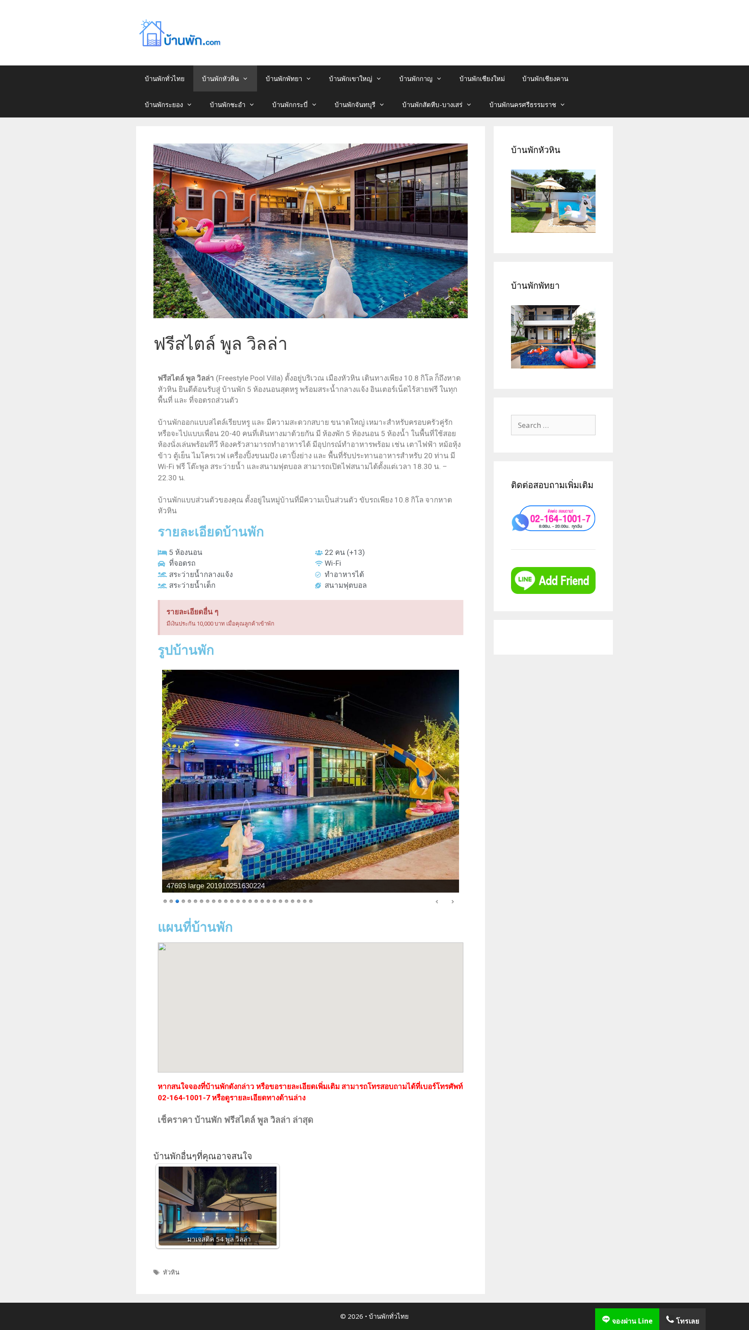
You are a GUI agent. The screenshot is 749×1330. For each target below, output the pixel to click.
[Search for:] (553, 425)
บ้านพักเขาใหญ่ (350, 78)
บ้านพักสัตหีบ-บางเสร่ (432, 104)
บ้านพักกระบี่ (290, 104)
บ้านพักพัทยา (284, 78)
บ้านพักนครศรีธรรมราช (522, 104)
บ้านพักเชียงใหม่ (482, 78)
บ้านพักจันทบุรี (355, 104)
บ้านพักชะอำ (227, 104)
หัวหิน (171, 1272)
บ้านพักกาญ (416, 78)
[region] (310, 788)
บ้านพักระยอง (164, 104)
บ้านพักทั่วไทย (165, 78)
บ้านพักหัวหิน (220, 78)
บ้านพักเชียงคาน (545, 78)
